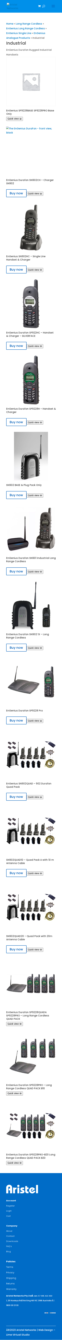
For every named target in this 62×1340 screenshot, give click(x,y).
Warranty (11, 1289)
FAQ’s (9, 1246)
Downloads (12, 1241)
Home (9, 23)
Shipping (11, 1278)
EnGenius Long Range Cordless (25, 28)
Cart (8, 1216)
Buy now (16, 193)
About (9, 1231)
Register (10, 1205)
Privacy (10, 1272)
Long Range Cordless (29, 23)
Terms (9, 1267)
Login (9, 1210)
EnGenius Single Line (18, 33)
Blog (8, 1251)
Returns (10, 1283)
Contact (10, 1236)
